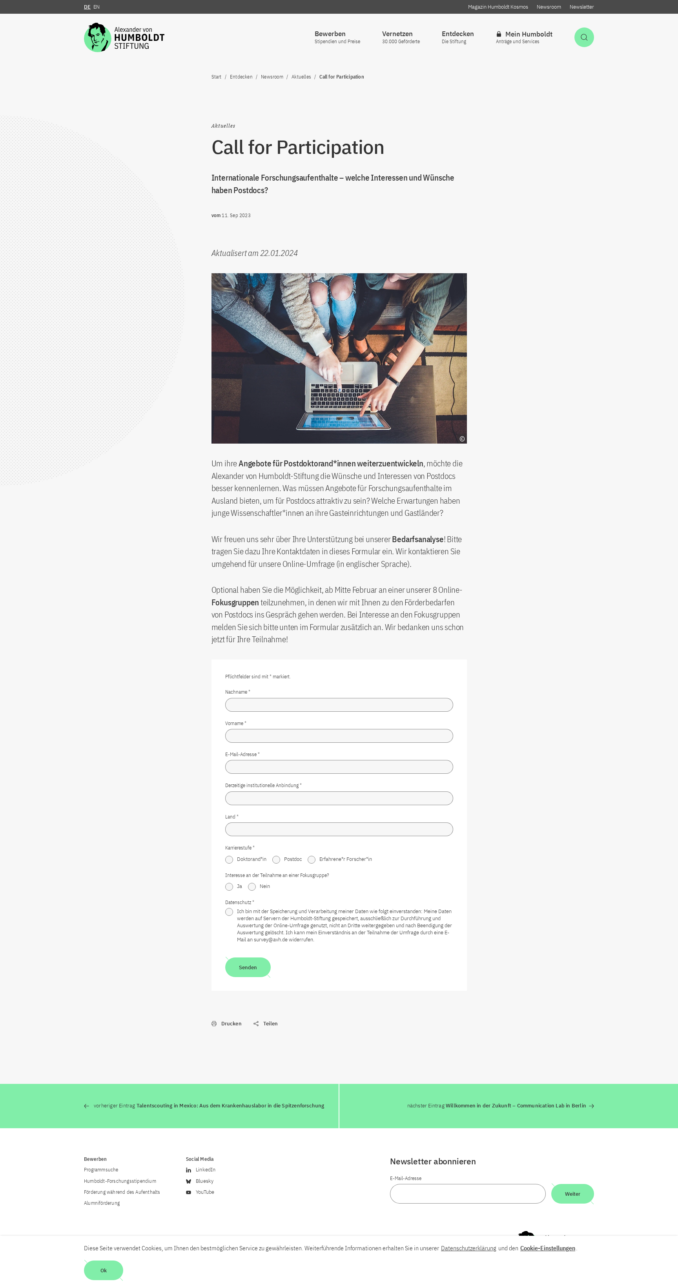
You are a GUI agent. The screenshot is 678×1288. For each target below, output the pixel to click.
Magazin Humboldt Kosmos (498, 7)
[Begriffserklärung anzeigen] (462, 439)
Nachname (237, 692)
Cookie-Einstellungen (547, 1248)
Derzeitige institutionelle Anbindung (263, 785)
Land (232, 816)
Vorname (235, 723)
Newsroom (549, 7)
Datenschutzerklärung (468, 1248)
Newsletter (582, 7)
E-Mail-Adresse (242, 754)
